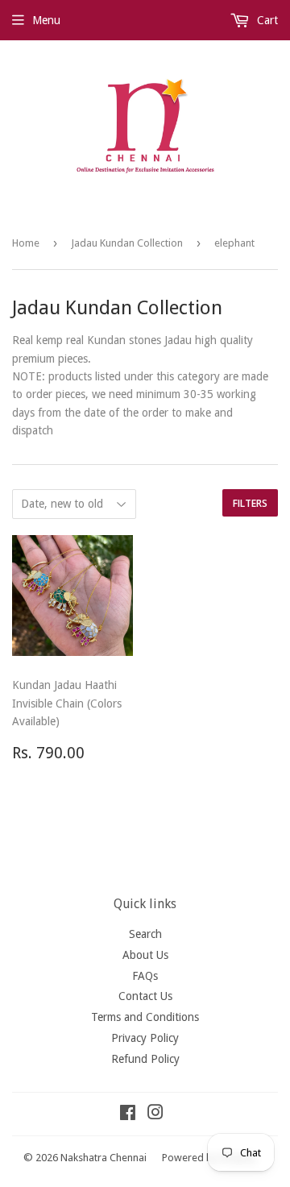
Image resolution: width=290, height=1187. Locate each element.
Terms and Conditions (145, 1017)
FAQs (145, 975)
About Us (145, 954)
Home (25, 243)
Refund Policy (145, 1058)
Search (145, 934)
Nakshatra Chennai (103, 1158)
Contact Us (145, 996)
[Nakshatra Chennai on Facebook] (127, 1114)
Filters (250, 503)
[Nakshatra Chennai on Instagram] (155, 1114)
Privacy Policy (145, 1037)
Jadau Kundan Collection (127, 243)
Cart (266, 20)
